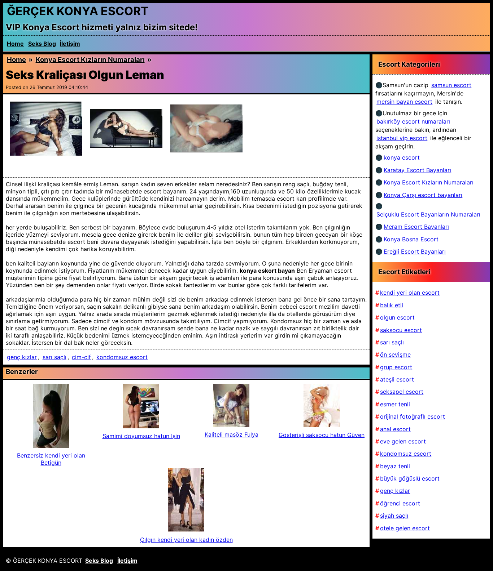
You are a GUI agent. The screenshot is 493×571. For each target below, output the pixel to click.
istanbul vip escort (401, 138)
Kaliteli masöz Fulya (231, 434)
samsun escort (451, 85)
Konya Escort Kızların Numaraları (90, 59)
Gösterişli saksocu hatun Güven (322, 434)
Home (15, 43)
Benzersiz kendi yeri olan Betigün (51, 459)
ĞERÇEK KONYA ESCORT (77, 11)
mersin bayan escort (404, 101)
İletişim (70, 43)
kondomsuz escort (122, 357)
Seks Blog (42, 43)
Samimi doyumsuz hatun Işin (141, 436)
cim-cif (81, 357)
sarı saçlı (54, 357)
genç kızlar (22, 357)
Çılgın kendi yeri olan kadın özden (186, 539)
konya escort (402, 157)
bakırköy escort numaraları (413, 121)
